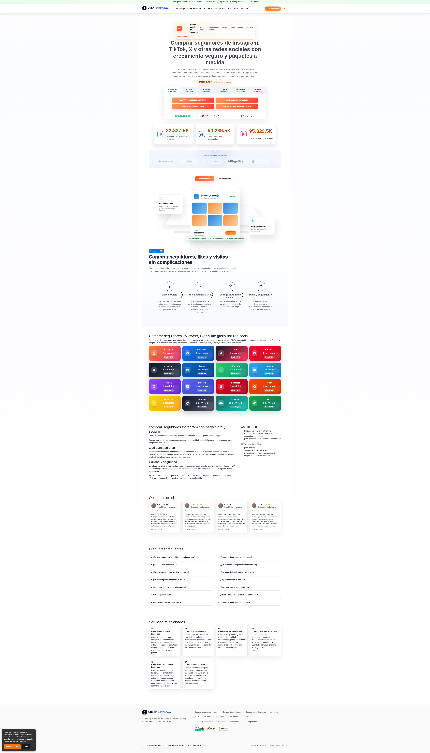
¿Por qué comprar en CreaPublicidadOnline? (239, 595)
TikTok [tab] (190, 90)
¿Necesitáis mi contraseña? (165, 565)
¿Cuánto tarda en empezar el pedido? (236, 602)
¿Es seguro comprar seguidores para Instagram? (174, 557)
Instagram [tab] (173, 90)
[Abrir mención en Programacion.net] (224, 161)
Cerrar (26, 747)
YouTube (221, 9)
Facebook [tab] (242, 90)
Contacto (245, 716)
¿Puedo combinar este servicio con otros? (171, 572)
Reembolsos (234, 722)
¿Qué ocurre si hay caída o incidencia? (169, 587)
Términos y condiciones (203, 722)
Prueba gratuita (225, 178)
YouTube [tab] (207, 90)
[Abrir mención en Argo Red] (248, 161)
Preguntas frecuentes (229, 716)
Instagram (183, 9)
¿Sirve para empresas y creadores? (235, 587)
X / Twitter (234, 9)
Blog (216, 716)
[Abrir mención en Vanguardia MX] (154, 161)
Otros (246, 9)
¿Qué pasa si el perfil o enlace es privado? (237, 572)
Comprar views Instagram (193, 106)
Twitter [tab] (224, 90)
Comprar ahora (205, 178)
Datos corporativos (250, 722)
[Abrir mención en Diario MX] (177, 161)
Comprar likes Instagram (237, 100)
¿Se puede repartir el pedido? (232, 580)
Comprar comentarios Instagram (237, 106)
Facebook (197, 9)
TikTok (209, 9)
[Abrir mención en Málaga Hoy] (201, 161)
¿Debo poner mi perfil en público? (167, 602)
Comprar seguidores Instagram (193, 100)
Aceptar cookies (12, 747)
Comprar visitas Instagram (255, 712)
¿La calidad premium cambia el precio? (169, 580)
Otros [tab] (258, 90)
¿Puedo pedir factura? (162, 595)
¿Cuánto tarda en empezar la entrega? (236, 557)
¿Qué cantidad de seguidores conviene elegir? (239, 565)
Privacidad (221, 722)
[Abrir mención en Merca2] (271, 161)
